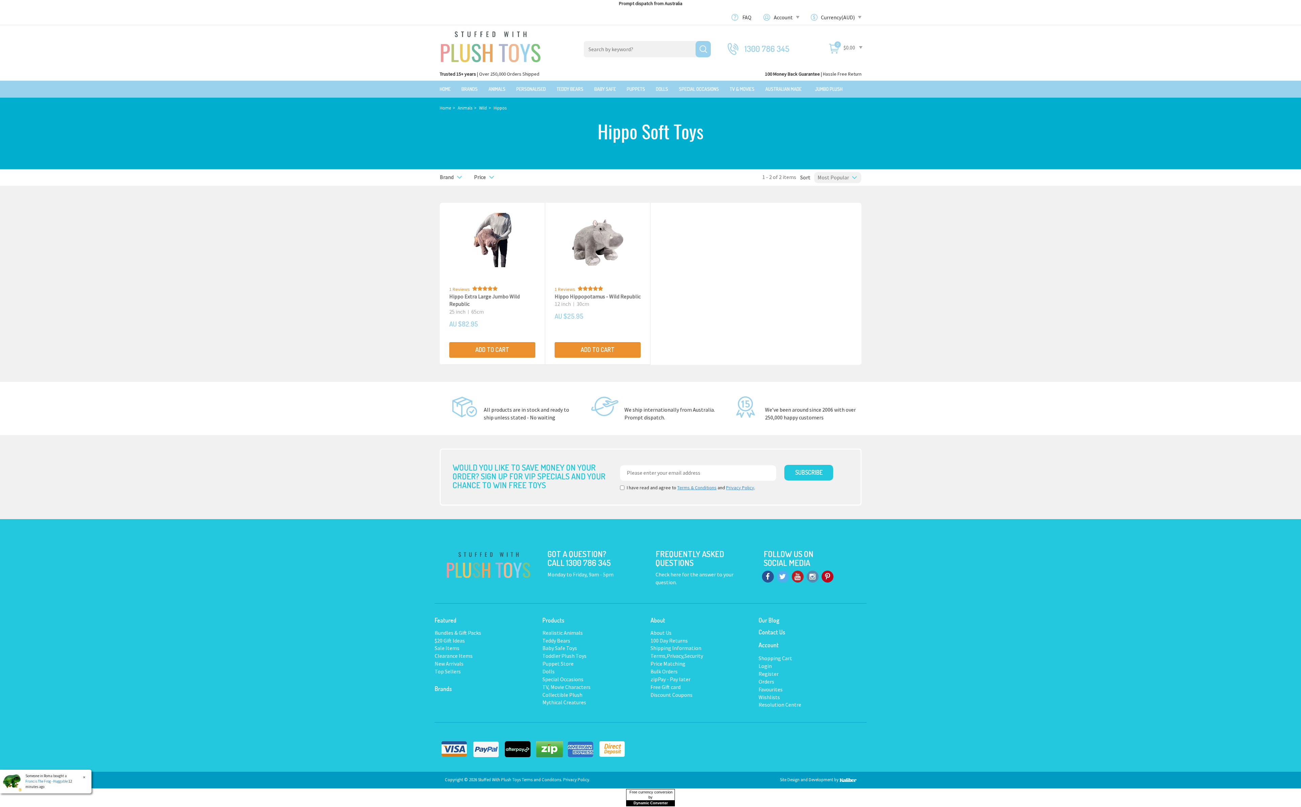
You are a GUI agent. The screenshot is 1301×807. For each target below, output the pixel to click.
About (657, 620)
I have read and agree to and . (691, 488)
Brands (469, 89)
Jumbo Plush (829, 89)
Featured (445, 620)
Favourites (771, 689)
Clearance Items (454, 655)
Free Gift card (665, 687)
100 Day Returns (669, 640)
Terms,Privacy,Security (676, 655)
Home (445, 89)
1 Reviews (459, 289)
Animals (497, 89)
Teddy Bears (570, 89)
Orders (766, 681)
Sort (803, 177)
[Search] (703, 49)
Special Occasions (699, 89)
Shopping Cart (775, 658)
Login (765, 666)
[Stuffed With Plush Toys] (490, 45)
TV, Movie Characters (566, 687)
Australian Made (783, 89)
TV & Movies (742, 89)
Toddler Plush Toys (564, 655)
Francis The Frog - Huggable (46, 781)
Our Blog (769, 620)
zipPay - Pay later (670, 679)
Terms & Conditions (697, 488)
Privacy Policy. (576, 780)
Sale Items (447, 648)
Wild (483, 108)
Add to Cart (492, 349)
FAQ (746, 17)
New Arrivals (449, 663)
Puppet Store (558, 663)
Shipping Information (675, 648)
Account (784, 17)
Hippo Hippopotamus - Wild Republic (598, 296)
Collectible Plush (562, 694)
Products (553, 620)
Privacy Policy (740, 488)
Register (769, 673)
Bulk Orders (664, 671)
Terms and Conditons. (542, 780)
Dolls (662, 89)
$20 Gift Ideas (450, 640)
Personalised (531, 89)
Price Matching (667, 663)
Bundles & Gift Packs (458, 632)
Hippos (500, 108)
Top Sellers (448, 671)
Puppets (636, 89)
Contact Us (772, 632)
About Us (661, 632)
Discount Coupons (671, 694)
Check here (669, 574)
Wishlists (769, 697)
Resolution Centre (780, 704)
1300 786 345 (767, 48)
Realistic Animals (562, 632)
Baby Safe (605, 89)
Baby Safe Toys (559, 648)
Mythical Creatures (564, 702)
